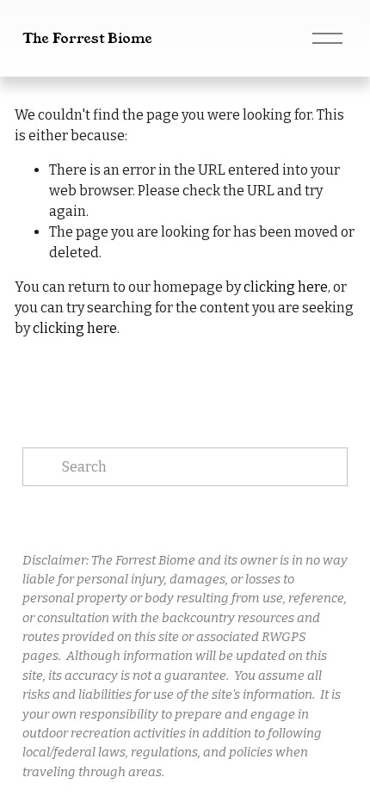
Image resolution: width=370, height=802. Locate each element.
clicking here (286, 287)
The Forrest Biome (87, 38)
